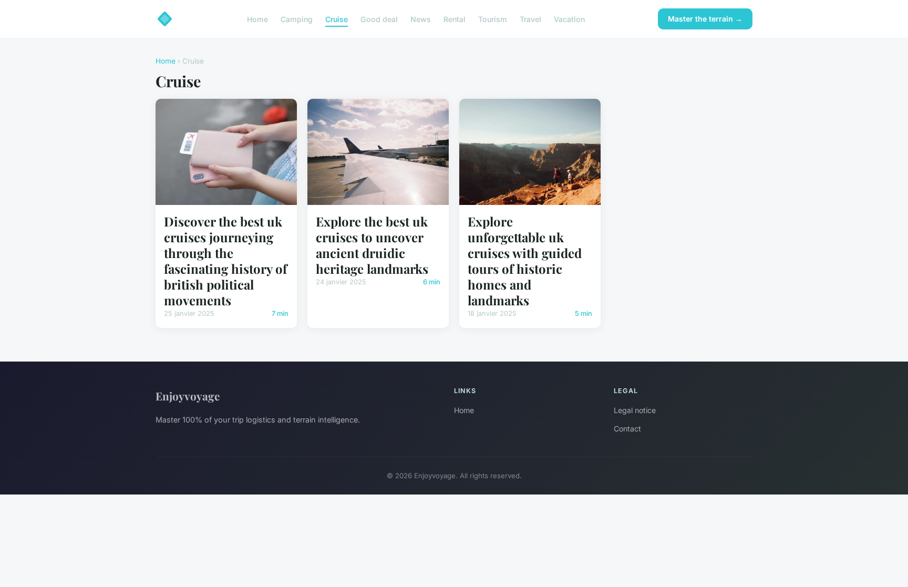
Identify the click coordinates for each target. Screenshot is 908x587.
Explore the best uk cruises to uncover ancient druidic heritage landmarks (372, 245)
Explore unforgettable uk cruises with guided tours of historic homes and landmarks (525, 260)
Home (257, 18)
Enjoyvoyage (188, 395)
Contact (627, 428)
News (420, 18)
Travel (530, 18)
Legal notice (635, 410)
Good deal (379, 18)
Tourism (492, 18)
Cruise (336, 18)
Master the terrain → (705, 18)
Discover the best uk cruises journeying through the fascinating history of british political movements (225, 260)
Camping (297, 18)
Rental (454, 18)
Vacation (569, 18)
